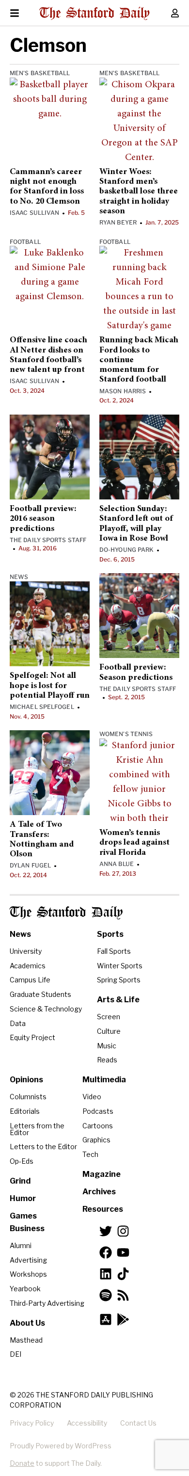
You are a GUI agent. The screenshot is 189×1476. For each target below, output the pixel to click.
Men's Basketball (40, 73)
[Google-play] (123, 1319)
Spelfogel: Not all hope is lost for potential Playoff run (50, 686)
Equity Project (32, 1037)
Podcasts (97, 1111)
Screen (108, 1016)
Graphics (96, 1140)
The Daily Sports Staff (48, 540)
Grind (20, 1181)
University (26, 951)
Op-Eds (21, 1161)
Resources (102, 1209)
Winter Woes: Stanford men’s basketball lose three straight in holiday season (138, 192)
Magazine (101, 1174)
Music (106, 1046)
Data (18, 1023)
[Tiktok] (123, 1273)
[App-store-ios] (105, 1319)
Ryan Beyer (118, 222)
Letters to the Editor (43, 1146)
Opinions (26, 1079)
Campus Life (30, 980)
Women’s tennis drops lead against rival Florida (134, 843)
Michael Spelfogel (42, 706)
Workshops (28, 1274)
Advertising (28, 1260)
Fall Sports (114, 951)
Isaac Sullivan (34, 212)
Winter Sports (119, 966)
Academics (28, 966)
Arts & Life (118, 999)
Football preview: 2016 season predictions (43, 519)
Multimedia (104, 1079)
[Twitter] (105, 1231)
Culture (109, 1031)
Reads (107, 1060)
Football (25, 241)
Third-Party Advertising (47, 1303)
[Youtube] (123, 1252)
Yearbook (25, 1288)
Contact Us (138, 1423)
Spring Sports (119, 980)
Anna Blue (116, 863)
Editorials (25, 1111)
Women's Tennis (126, 734)
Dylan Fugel (30, 865)
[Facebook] (105, 1252)
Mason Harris (122, 391)
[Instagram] (123, 1231)
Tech (90, 1154)
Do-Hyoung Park (126, 549)
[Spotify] (105, 1295)
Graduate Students (40, 994)
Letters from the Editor (37, 1129)
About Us (27, 1323)
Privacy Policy (32, 1423)
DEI (15, 1354)
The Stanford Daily (66, 912)
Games (23, 1215)
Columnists (28, 1096)
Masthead (26, 1340)
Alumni (21, 1245)
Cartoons (97, 1126)
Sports (110, 934)
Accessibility (87, 1423)
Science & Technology (46, 1009)
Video (91, 1096)
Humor (23, 1198)
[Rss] (123, 1295)
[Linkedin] (105, 1273)
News (19, 576)
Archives (99, 1191)
